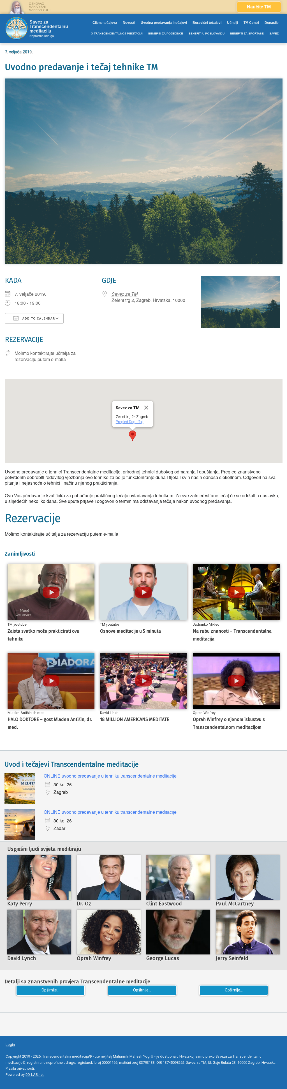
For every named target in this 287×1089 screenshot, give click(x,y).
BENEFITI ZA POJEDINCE (165, 33)
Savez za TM (125, 294)
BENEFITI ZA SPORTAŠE (247, 33)
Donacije (272, 23)
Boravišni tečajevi (207, 23)
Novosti (129, 23)
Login (10, 1044)
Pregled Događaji (129, 422)
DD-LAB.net (35, 1074)
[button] (132, 435)
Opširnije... (50, 990)
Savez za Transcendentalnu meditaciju (48, 26)
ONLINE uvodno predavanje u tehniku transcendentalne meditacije (110, 776)
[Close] (146, 407)
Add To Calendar (38, 318)
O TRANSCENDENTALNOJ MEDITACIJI (117, 33)
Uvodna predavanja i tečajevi (164, 23)
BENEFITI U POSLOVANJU (206, 33)
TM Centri (251, 23)
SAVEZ (274, 33)
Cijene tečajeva (104, 23)
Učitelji (232, 23)
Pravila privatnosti (20, 1068)
